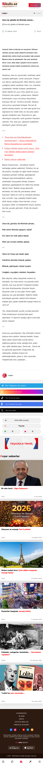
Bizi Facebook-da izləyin (14, 404)
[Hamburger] (3, 762)
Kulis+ (10, 375)
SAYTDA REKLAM (21, 722)
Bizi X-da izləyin (11, 410)
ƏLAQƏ (21, 716)
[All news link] (39, 762)
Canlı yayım (33, 5)
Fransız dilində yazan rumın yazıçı (21, 151)
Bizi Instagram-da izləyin (14, 392)
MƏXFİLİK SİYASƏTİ (21, 725)
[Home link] (21, 762)
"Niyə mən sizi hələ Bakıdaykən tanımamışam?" (20, 140)
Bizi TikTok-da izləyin (13, 398)
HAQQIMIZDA (21, 713)
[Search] (12, 762)
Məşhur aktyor (14, 159)
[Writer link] (30, 762)
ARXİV (21, 719)
